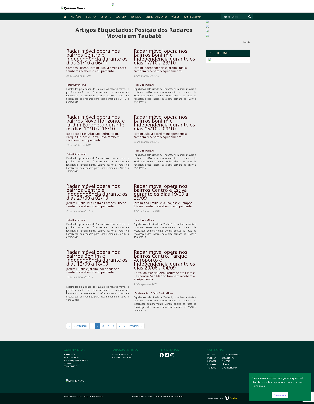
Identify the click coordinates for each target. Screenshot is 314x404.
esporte (211, 361)
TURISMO (136, 16)
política (211, 357)
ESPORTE (106, 16)
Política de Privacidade (75, 396)
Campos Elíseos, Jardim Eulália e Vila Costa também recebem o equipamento (96, 69)
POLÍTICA (91, 16)
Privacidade (70, 366)
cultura (211, 364)
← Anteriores (80, 325)
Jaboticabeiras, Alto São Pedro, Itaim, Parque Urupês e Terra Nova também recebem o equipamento (93, 137)
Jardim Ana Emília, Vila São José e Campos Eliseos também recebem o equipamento (163, 204)
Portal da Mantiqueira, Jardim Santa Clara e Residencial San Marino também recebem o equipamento (164, 276)
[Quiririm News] (85, 8)
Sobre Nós (69, 354)
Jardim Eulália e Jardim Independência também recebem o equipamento (160, 135)
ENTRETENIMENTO (156, 16)
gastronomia (229, 367)
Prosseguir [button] (280, 395)
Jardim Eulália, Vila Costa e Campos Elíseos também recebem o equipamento (96, 204)
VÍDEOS (175, 16)
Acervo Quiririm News (76, 360)
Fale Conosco (71, 357)
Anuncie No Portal (122, 354)
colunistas (228, 357)
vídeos (225, 364)
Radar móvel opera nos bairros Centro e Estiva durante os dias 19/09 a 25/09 (161, 192)
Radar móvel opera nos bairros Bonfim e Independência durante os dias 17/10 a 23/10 (164, 56)
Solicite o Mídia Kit (122, 357)
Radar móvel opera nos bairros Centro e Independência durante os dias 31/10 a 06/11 (97, 56)
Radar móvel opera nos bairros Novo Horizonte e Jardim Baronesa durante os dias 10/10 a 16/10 (95, 122)
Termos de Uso (72, 363)
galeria (226, 361)
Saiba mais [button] (258, 386)
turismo (212, 367)
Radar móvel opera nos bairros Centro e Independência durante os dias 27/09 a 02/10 (97, 192)
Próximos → (135, 325)
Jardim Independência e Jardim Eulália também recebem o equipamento (160, 69)
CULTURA (121, 16)
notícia (211, 354)
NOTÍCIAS (76, 16)
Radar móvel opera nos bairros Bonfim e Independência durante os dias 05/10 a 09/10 (164, 122)
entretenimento (231, 354)
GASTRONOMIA (192, 16)
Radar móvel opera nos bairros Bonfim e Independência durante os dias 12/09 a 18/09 (97, 258)
